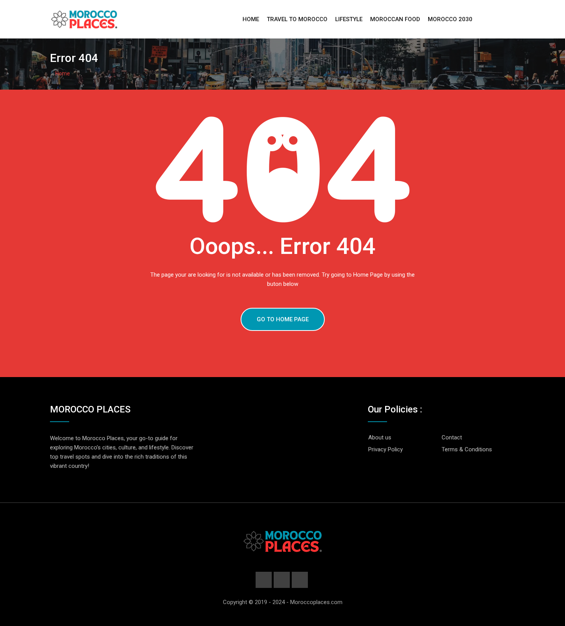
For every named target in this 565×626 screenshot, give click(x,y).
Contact (452, 437)
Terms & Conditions (467, 449)
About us (379, 437)
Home (251, 19)
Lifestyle (348, 19)
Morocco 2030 (450, 19)
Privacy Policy (385, 449)
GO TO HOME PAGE (283, 319)
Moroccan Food (395, 19)
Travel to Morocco (297, 19)
